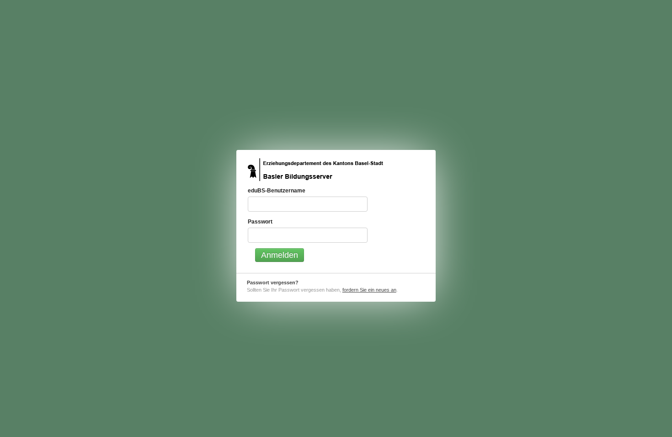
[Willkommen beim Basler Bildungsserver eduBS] (315, 169)
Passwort (260, 221)
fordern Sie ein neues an (369, 290)
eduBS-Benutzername (276, 190)
